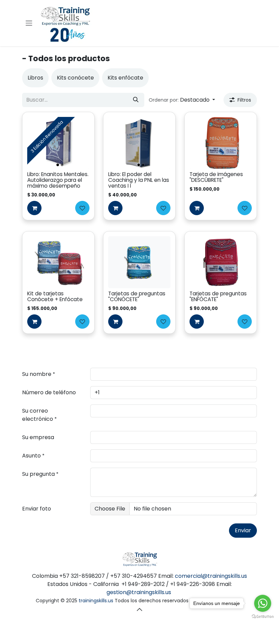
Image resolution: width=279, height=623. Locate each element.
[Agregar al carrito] (34, 208)
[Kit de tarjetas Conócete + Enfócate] (58, 262)
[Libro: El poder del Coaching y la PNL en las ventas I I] (140, 143)
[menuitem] (35, 77)
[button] (182, 100)
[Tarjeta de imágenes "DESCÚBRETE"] (221, 143)
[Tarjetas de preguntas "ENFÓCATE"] (221, 262)
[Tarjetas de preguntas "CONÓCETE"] (140, 262)
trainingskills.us (96, 600)
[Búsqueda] (135, 100)
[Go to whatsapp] (262, 603)
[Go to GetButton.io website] (263, 616)
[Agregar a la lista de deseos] (82, 208)
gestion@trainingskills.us (138, 592)
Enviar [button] (243, 530)
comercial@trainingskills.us (211, 576)
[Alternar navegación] (29, 23)
